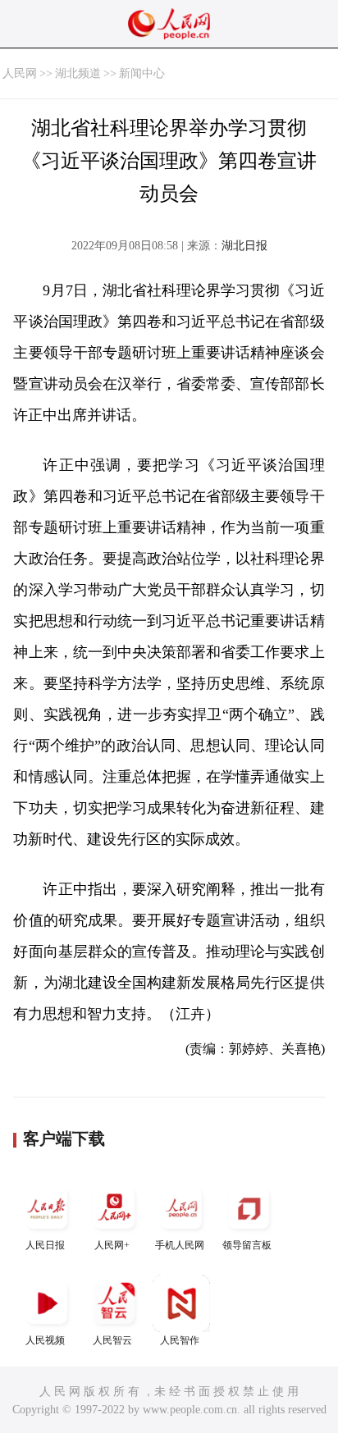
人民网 (19, 73)
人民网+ (112, 1245)
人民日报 (45, 1245)
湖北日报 (244, 246)
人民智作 (179, 1340)
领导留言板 (247, 1245)
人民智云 (112, 1340)
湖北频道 (78, 73)
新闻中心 (142, 73)
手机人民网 (179, 1245)
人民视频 (45, 1340)
